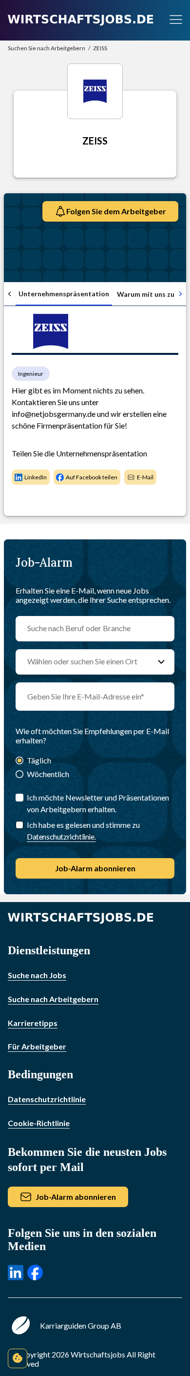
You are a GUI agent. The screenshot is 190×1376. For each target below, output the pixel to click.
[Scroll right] (180, 294)
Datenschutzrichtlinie (47, 1099)
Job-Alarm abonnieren (95, 868)
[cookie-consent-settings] (17, 1358)
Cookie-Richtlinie (39, 1123)
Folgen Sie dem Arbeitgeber (116, 211)
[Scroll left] (10, 294)
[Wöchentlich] (19, 775)
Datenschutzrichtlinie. (61, 836)
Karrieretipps (32, 1022)
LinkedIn (35, 477)
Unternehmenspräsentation (64, 293)
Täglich (39, 760)
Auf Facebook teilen (91, 477)
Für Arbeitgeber (37, 1046)
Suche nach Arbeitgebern (53, 999)
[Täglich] (19, 761)
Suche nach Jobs (37, 975)
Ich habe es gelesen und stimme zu (83, 830)
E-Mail (145, 477)
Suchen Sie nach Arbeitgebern (46, 48)
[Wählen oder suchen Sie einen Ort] (161, 662)
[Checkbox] (19, 825)
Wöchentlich (48, 774)
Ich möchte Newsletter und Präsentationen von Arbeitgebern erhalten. (98, 803)
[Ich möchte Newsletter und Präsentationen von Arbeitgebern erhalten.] (19, 797)
